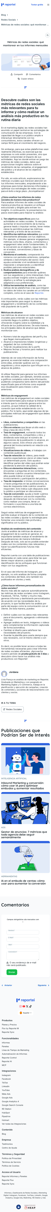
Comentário (12, 952)
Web (10, 945)
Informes (6, 1042)
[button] (37, 5)
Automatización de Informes (14, 1054)
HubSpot (6, 1112)
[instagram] (20, 1006)
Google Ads (7, 1097)
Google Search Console (12, 1105)
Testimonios (7, 1144)
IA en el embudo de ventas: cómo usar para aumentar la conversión (23, 882)
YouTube (6, 1090)
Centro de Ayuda (9, 1148)
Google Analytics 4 (10, 1101)
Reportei (39, 293)
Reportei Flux (8, 1180)
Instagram (6, 1075)
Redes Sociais (8, 19)
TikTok (5, 1082)
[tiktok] (30, 1006)
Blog (3, 15)
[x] (27, 1006)
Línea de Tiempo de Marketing (15, 1050)
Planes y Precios (9, 1024)
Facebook (6, 1079)
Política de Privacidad (11, 1158)
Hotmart (5, 1120)
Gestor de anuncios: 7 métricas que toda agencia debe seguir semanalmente (24, 834)
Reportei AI (7, 1061)
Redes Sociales (14, 709)
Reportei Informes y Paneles (14, 1176)
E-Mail (11, 937)
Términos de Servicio (11, 1162)
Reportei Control (9, 1057)
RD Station (6, 1109)
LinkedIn (5, 1086)
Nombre (11, 930)
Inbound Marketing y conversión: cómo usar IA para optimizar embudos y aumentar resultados (22, 785)
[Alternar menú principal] (48, 5)
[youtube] (24, 1006)
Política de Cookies (10, 1166)
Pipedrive (6, 1116)
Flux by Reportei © (10, 1028)
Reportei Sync (8, 1032)
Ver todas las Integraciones (14, 1124)
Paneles (5, 1046)
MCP (4, 1065)
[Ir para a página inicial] (25, 1000)
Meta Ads (6, 1094)
